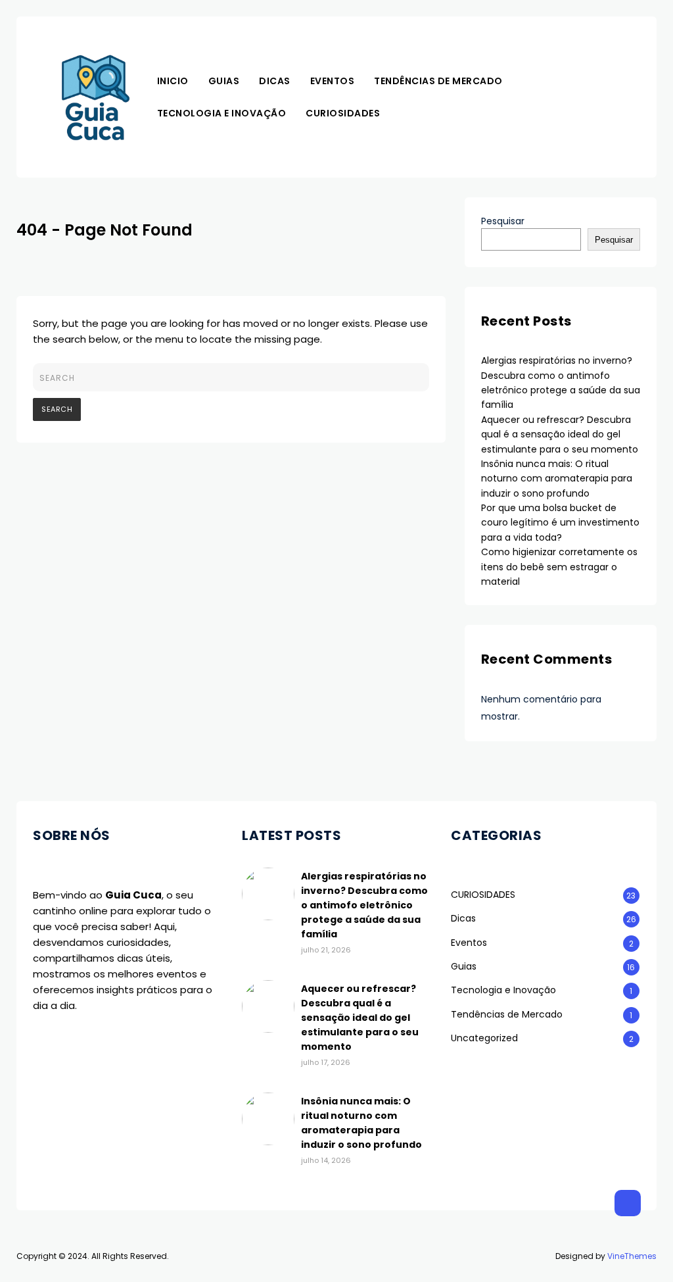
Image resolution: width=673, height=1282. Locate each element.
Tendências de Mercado (438, 80)
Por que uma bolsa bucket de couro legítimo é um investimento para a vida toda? (560, 522)
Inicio (173, 80)
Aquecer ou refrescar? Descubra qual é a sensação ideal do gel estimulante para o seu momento (559, 434)
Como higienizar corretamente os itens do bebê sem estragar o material (559, 566)
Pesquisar (502, 221)
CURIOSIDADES (343, 113)
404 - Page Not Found (104, 230)
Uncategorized (484, 1038)
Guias (224, 80)
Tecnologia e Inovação (222, 113)
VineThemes (632, 1256)
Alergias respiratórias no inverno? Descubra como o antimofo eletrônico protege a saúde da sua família (364, 905)
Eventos (332, 80)
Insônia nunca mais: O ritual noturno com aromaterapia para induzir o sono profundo (556, 478)
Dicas (274, 80)
